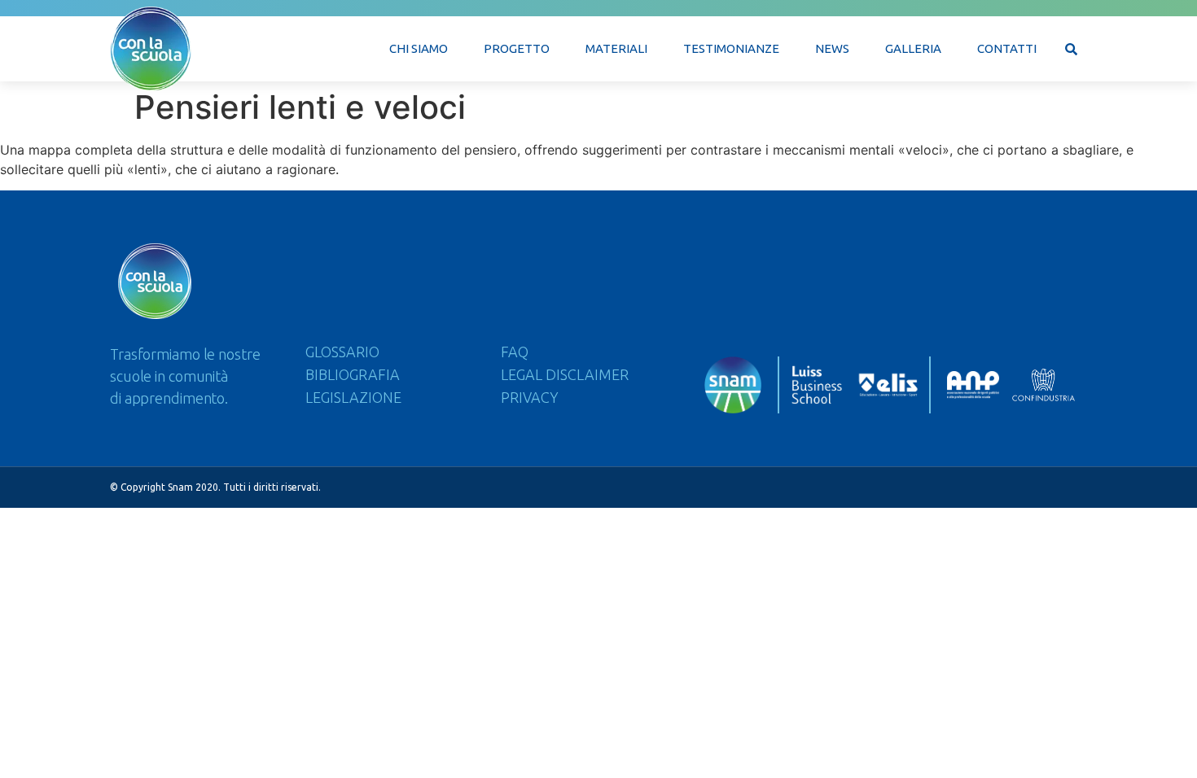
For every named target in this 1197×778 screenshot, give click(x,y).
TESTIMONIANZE (731, 48)
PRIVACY (530, 397)
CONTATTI (1007, 48)
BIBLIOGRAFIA (352, 374)
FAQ (514, 351)
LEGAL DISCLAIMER (565, 374)
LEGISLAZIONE (353, 397)
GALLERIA (913, 48)
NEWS (832, 48)
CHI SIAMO (418, 48)
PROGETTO (517, 48)
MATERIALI (616, 48)
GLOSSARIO (342, 351)
